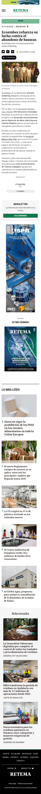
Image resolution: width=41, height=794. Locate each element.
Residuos (20, 26)
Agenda (6, 757)
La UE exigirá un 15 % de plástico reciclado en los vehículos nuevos (17, 514)
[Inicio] (21, 11)
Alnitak (9, 112)
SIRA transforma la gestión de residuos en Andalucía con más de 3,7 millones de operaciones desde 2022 (20, 689)
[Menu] (4, 11)
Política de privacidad (25, 783)
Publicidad (34, 757)
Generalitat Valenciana (15, 656)
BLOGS (35, 754)
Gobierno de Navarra (13, 742)
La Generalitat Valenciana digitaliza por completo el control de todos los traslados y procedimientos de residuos (20, 647)
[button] (3, 51)
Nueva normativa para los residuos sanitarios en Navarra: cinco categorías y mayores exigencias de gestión (18, 733)
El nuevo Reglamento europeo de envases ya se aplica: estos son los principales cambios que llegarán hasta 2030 (17, 472)
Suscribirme (20, 215)
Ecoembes (20, 191)
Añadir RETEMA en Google (27, 52)
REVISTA (6, 754)
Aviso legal (12, 783)
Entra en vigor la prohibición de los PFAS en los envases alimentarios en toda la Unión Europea (19, 428)
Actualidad (7, 26)
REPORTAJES (26, 754)
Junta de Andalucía (13, 698)
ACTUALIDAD (15, 754)
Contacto (21, 761)
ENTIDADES (24, 757)
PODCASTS (14, 757)
